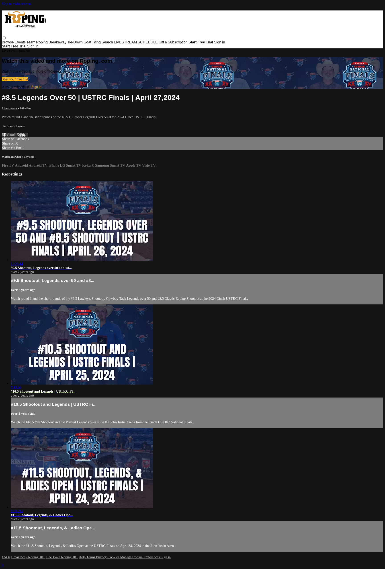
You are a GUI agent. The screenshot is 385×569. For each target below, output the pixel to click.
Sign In (32, 46)
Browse (8, 42)
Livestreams (10, 108)
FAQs (6, 557)
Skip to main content (16, 4)
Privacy (102, 557)
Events (21, 42)
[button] (4, 38)
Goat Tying (93, 42)
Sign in (219, 42)
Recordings (12, 174)
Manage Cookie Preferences (140, 557)
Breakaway (58, 42)
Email (24, 135)
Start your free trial (15, 79)
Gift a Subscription (173, 42)
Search (108, 42)
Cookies (114, 557)
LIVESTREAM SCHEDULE (136, 42)
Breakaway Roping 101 (28, 557)
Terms (91, 557)
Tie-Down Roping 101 (62, 557)
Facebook (9, 135)
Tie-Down (75, 42)
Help (82, 557)
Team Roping (38, 42)
